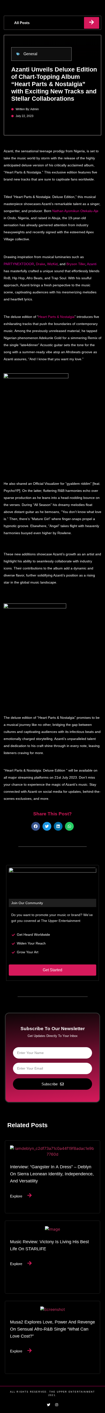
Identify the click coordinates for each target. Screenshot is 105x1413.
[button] (35, 826)
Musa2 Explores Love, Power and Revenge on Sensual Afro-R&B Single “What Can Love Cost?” (52, 1329)
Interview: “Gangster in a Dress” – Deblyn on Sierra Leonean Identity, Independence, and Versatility (52, 1174)
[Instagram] (56, 1404)
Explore (16, 1196)
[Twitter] (48, 1404)
